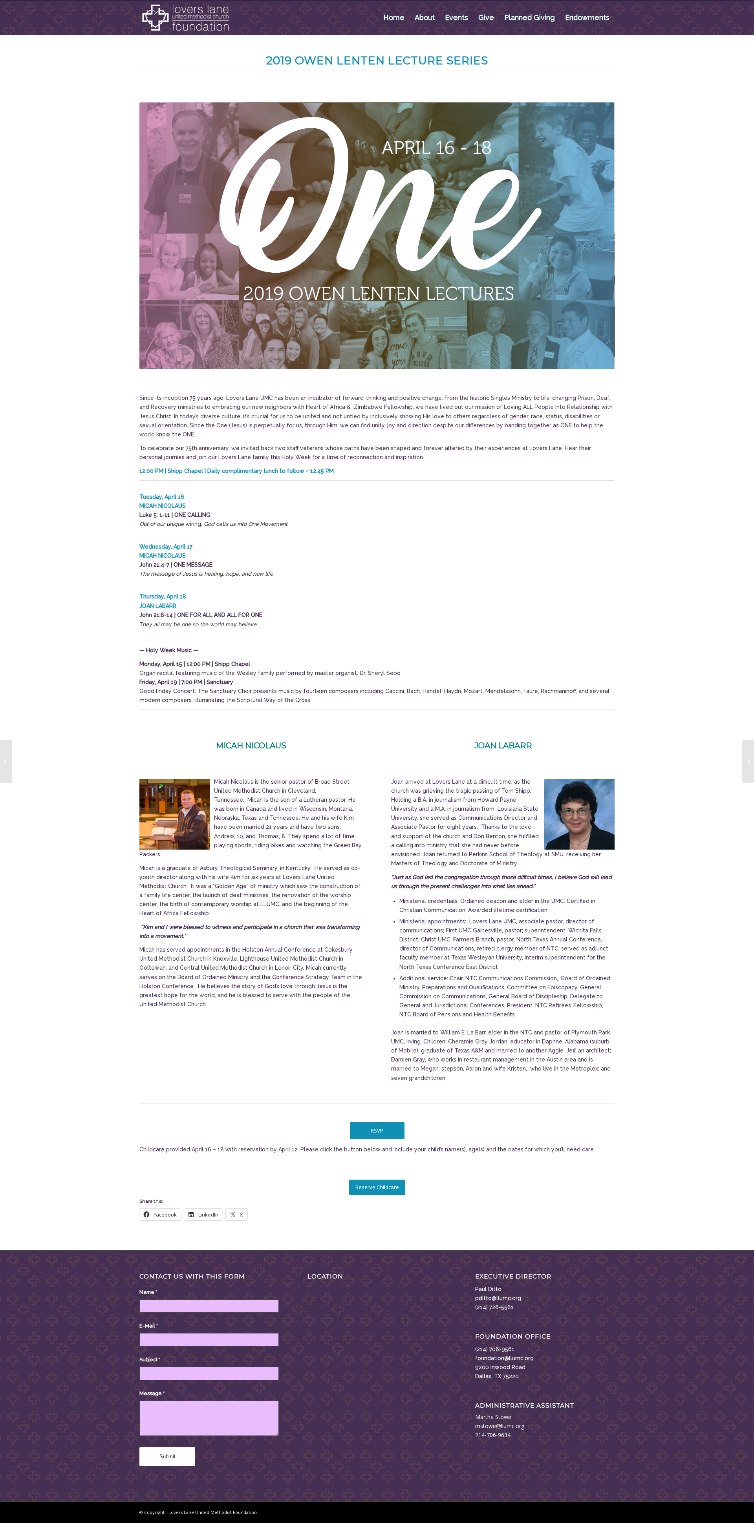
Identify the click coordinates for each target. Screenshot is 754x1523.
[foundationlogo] (185, 17)
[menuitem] (394, 17)
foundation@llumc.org (504, 1358)
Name (148, 1292)
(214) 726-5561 (494, 1307)
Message (152, 1393)
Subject (149, 1359)
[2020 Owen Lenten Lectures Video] (748, 761)
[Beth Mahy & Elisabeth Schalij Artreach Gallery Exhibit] (6, 761)
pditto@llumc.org (498, 1298)
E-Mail (148, 1326)
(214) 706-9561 (494, 1349)
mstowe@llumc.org (499, 1426)
